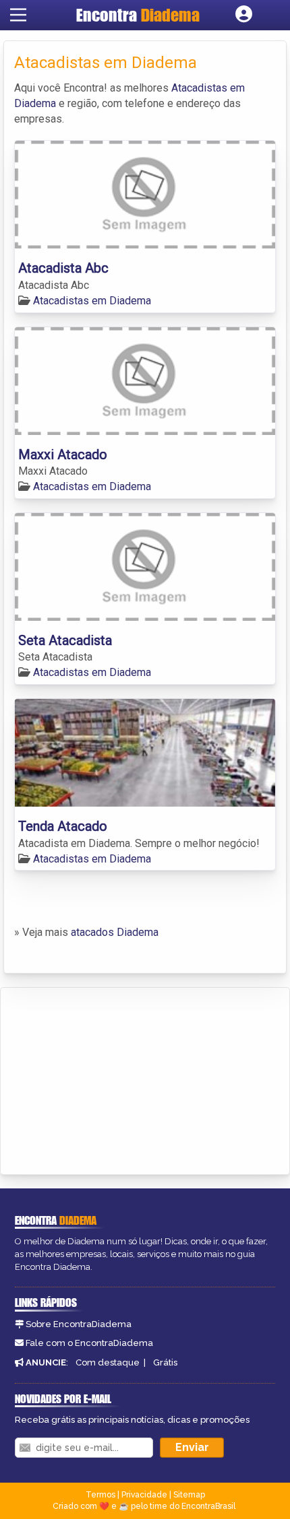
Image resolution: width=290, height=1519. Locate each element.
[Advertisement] (112, 1078)
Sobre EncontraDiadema (79, 1324)
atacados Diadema (114, 932)
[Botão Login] (243, 15)
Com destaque (108, 1362)
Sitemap (189, 1494)
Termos (100, 1494)
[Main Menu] (18, 14)
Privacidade (144, 1494)
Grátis (165, 1362)
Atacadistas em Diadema (92, 300)
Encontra (138, 15)
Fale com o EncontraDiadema (89, 1343)
